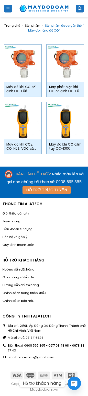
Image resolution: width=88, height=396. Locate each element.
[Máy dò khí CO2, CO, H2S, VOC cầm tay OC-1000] (22, 120)
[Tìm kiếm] (80, 9)
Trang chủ (12, 25)
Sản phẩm (32, 25)
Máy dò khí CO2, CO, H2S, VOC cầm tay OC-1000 (21, 146)
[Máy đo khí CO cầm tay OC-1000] (65, 120)
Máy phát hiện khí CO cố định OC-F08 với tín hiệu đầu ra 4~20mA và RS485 (65, 89)
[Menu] (8, 9)
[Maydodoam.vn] (44, 8)
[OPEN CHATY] (74, 383)
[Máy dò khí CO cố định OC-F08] (22, 63)
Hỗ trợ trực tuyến (46, 190)
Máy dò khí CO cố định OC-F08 (20, 89)
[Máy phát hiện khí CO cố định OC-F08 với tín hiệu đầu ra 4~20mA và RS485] (65, 63)
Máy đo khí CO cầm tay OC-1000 (65, 146)
